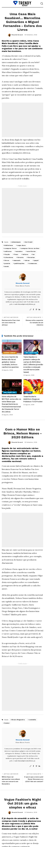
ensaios (19, 251)
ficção (7, 254)
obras (27, 260)
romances (33, 263)
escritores (31, 251)
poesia (7, 263)
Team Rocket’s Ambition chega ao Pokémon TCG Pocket (32, 399)
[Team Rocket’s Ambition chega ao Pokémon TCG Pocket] (33, 386)
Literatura (8, 257)
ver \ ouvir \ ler (31, 352)
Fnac (16, 254)
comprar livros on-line (30, 248)
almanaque (16, 242)
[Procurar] (41, 3)
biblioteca (8, 245)
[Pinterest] (36, 309)
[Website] (30, 309)
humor (7, 723)
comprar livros (10, 248)
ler (33, 254)
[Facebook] (33, 309)
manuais (17, 260)
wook (6, 266)
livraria (20, 257)
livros (6, 260)
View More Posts (22, 286)
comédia (32, 719)
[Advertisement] (22, 120)
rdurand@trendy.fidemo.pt (26, 304)
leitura (25, 254)
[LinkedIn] (39, 309)
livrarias (31, 257)
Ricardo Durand (17, 35)
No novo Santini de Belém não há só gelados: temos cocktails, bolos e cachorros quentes (10, 362)
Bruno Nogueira (18, 719)
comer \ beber (9, 352)
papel (36, 260)
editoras (8, 251)
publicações (19, 263)
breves (28, 392)
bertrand (28, 242)
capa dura (21, 245)
